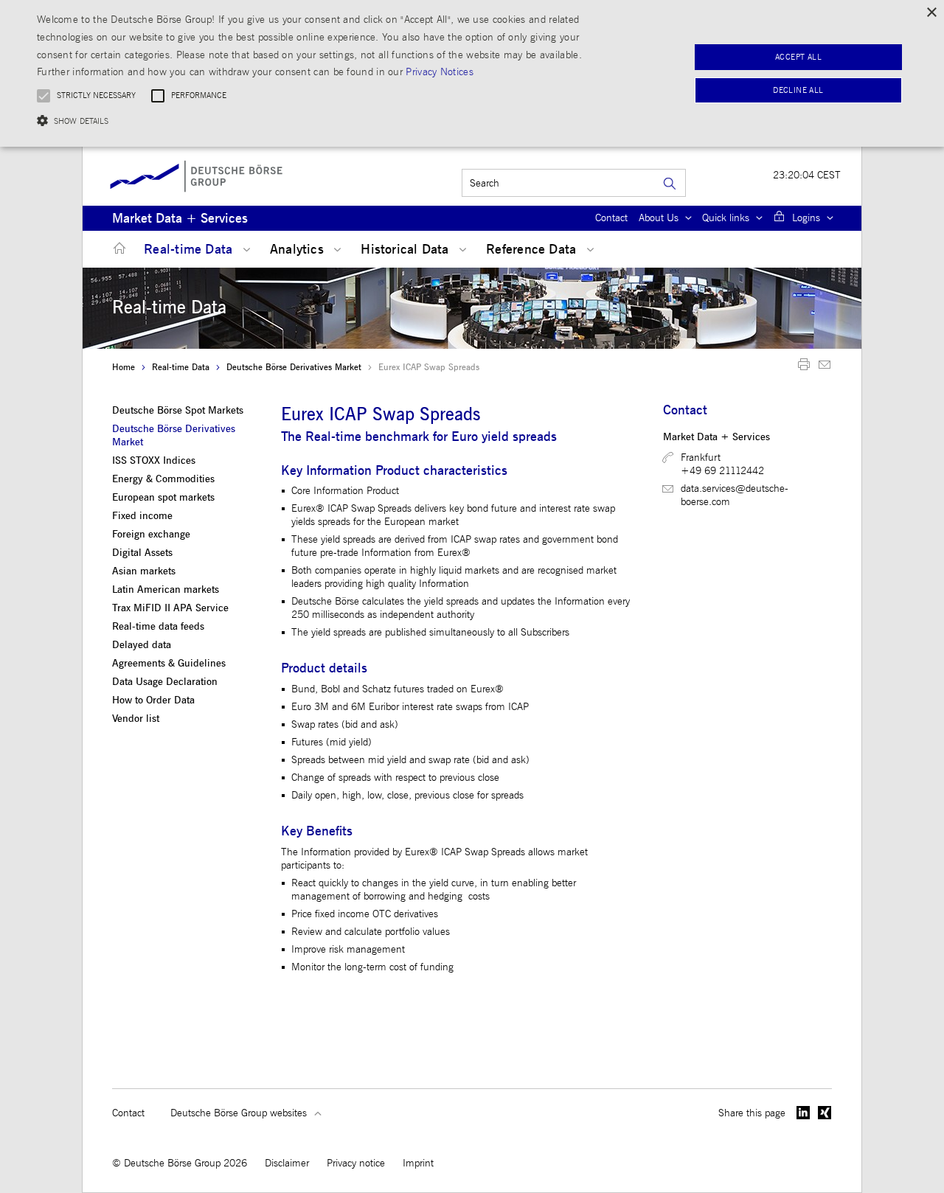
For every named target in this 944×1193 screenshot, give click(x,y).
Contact (611, 218)
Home (123, 367)
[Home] (116, 248)
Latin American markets (165, 589)
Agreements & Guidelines (169, 663)
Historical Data (407, 249)
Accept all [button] (798, 57)
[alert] (472, 73)
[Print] (803, 368)
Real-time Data (190, 249)
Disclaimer (287, 1163)
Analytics (298, 249)
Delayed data (141, 645)
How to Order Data (153, 700)
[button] (320, 120)
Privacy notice (356, 1163)
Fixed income (142, 516)
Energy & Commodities (163, 479)
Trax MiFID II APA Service (170, 608)
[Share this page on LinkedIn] (803, 1112)
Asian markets (144, 571)
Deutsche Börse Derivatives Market (293, 367)
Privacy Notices (439, 72)
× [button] (931, 12)
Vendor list (135, 719)
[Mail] (824, 368)
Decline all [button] (798, 90)
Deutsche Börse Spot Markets (177, 410)
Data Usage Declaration (165, 682)
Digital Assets (142, 553)
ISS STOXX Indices (153, 460)
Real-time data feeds (158, 626)
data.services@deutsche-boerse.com (734, 495)
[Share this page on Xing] (825, 1112)
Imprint (418, 1163)
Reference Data (533, 249)
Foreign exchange (151, 534)
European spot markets (163, 497)
